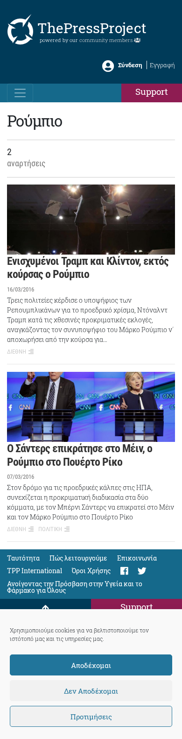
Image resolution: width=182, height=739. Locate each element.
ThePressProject (92, 28)
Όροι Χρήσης (91, 570)
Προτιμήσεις (91, 716)
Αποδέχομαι (91, 665)
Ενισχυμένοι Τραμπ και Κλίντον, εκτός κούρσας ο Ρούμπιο (87, 268)
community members (106, 39)
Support (151, 91)
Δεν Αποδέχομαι (91, 691)
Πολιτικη (50, 529)
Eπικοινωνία (137, 558)
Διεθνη (16, 351)
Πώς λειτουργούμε (78, 558)
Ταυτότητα (23, 558)
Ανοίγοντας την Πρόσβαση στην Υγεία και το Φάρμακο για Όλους (74, 586)
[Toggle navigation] (20, 93)
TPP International (34, 570)
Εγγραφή (162, 65)
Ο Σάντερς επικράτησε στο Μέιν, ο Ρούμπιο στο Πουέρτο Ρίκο (79, 455)
